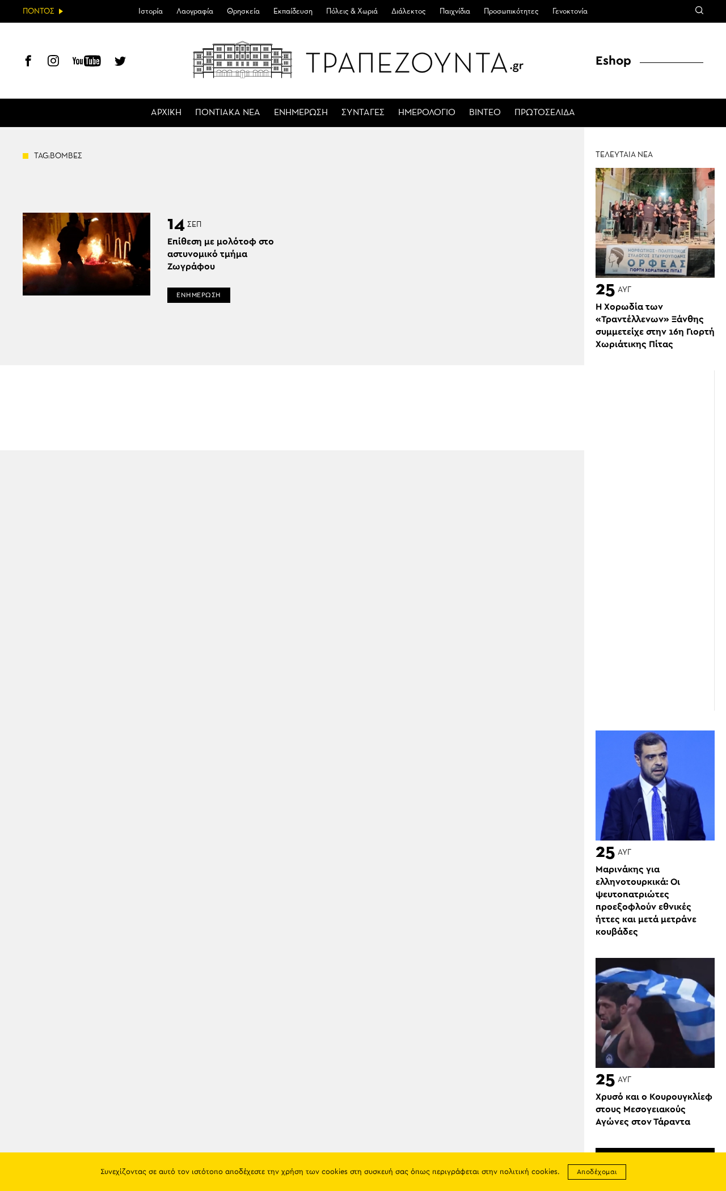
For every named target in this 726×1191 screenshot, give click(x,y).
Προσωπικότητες (511, 11)
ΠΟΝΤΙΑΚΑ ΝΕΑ (227, 112)
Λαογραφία (194, 11)
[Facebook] (28, 62)
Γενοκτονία (570, 11)
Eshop (613, 60)
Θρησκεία (243, 11)
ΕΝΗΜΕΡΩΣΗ (301, 112)
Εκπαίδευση (293, 11)
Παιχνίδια (455, 11)
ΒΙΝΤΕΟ (485, 112)
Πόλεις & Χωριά (352, 11)
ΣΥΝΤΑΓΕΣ (363, 112)
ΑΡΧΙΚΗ (166, 112)
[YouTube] (87, 62)
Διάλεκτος (408, 11)
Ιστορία (150, 11)
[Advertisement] (661, 540)
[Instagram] (53, 62)
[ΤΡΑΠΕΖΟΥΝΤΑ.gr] (363, 59)
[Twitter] (120, 62)
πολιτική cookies (529, 1172)
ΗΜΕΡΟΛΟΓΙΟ (426, 112)
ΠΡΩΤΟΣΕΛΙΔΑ (544, 112)
